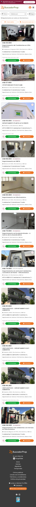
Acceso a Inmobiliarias (19, 488)
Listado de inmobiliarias (18, 475)
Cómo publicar (18, 472)
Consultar (27, 60)
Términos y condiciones (18, 477)
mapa (32, 14)
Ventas (18, 464)
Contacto (19, 485)
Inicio (18, 462)
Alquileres (18, 466)
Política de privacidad (18, 479)
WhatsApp (13, 60)
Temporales (18, 468)
